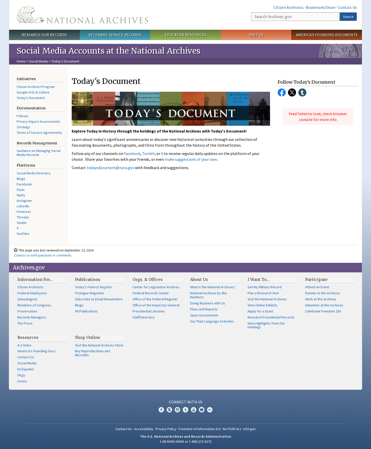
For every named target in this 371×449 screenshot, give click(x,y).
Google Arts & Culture (33, 92)
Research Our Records (44, 34)
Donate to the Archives (322, 293)
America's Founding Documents (327, 34)
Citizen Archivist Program (36, 86)
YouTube (23, 233)
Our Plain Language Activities (212, 321)
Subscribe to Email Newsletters (99, 299)
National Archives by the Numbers (208, 295)
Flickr (21, 189)
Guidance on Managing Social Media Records (38, 152)
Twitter (292, 92)
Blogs (21, 178)
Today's (93, 287)
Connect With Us (185, 401)
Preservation (27, 311)
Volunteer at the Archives (324, 305)
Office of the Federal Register (155, 299)
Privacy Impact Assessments (38, 121)
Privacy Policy (165, 429)
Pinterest (24, 211)
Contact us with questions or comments (42, 255)
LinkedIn (23, 206)
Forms (22, 381)
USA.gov (249, 429)
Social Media (38, 61)
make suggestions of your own (191, 159)
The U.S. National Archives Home (82, 14)
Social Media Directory (34, 173)
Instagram (24, 200)
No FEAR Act (232, 429)
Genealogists (27, 299)
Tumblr (22, 222)
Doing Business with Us (207, 303)
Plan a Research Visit (263, 293)
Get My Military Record (265, 287)
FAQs (21, 375)
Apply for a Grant (260, 311)
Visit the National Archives (267, 299)
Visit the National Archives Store (99, 345)
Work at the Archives (320, 299)
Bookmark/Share (320, 7)
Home (21, 61)
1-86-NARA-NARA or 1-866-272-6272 (185, 441)
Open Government (204, 315)
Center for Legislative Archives (155, 287)
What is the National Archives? (212, 287)
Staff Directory (143, 317)
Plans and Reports (204, 309)
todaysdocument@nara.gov (110, 167)
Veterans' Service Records (115, 34)
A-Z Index (24, 345)
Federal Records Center (150, 293)
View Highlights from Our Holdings (266, 325)
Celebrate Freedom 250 (323, 311)
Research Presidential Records (271, 317)
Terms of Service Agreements (39, 132)
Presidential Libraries (148, 311)
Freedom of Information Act (200, 429)
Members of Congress (34, 305)
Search (348, 16)
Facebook (24, 184)
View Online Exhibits (262, 305)
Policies (23, 116)
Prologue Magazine (89, 293)
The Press (25, 323)
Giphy (21, 195)
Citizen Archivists (289, 7)
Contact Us (347, 7)
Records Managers (31, 317)
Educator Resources (185, 34)
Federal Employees (32, 293)
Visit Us (256, 34)
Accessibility (143, 429)
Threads (23, 217)
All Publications (86, 311)
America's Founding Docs (36, 351)
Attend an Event (317, 287)
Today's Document (31, 97)
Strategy (23, 127)
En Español (25, 369)
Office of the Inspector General (155, 305)
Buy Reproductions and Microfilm (92, 353)
